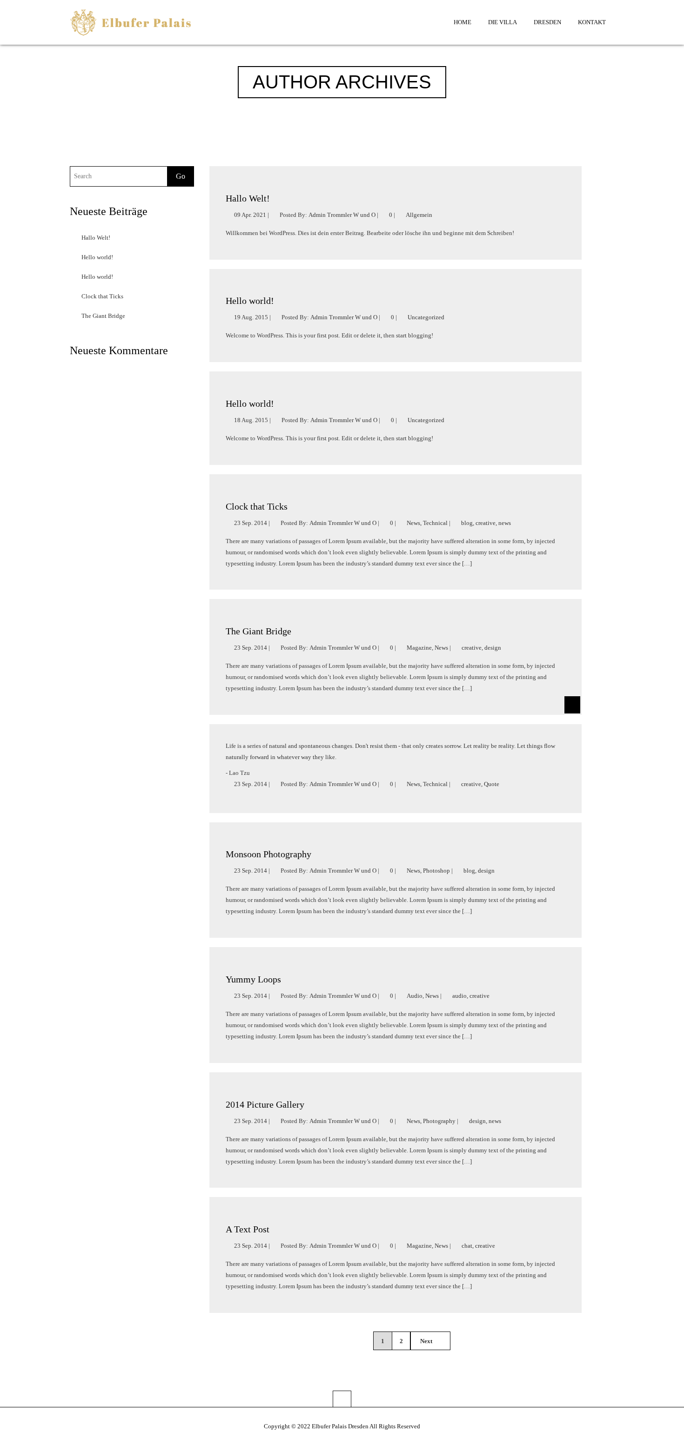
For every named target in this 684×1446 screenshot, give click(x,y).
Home (462, 22)
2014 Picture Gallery (265, 1104)
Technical (435, 522)
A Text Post (247, 1229)
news (504, 522)
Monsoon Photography (268, 854)
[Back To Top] (342, 1399)
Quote (491, 783)
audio (459, 995)
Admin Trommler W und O (342, 214)
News (413, 522)
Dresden (547, 22)
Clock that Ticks (102, 296)
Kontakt (592, 22)
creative (486, 522)
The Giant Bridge (103, 315)
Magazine (419, 647)
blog (467, 522)
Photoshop (436, 870)
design (492, 647)
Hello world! (97, 257)
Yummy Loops (253, 979)
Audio (414, 995)
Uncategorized (426, 317)
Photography (439, 1120)
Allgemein (419, 214)
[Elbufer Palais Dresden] (131, 25)
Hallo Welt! (95, 237)
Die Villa (502, 22)
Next (427, 1341)
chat (467, 1245)
